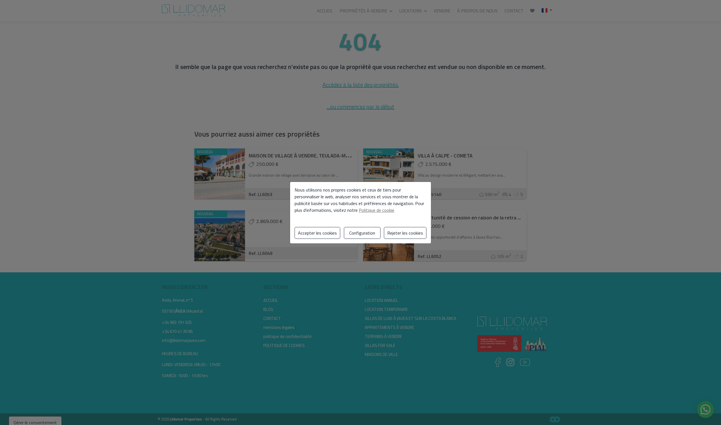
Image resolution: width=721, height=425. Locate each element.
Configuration (362, 233)
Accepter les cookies (317, 233)
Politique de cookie (376, 210)
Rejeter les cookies (405, 233)
